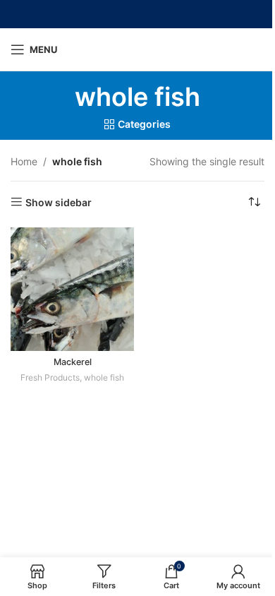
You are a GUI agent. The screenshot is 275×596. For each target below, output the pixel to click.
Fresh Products (50, 377)
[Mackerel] (72, 289)
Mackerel (73, 362)
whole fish (104, 377)
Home (24, 161)
